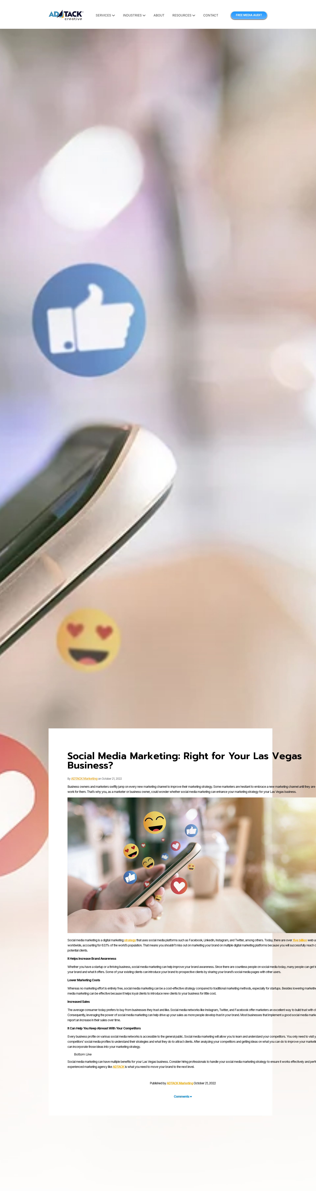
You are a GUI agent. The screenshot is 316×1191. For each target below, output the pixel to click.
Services (104, 15)
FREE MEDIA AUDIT (249, 15)
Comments (182, 1096)
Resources (182, 15)
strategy (129, 940)
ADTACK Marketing (84, 779)
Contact (210, 15)
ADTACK (118, 1067)
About (159, 15)
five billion (299, 940)
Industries (133, 15)
